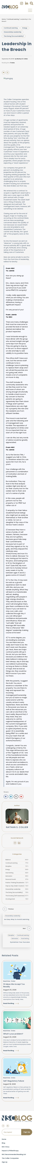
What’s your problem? (13, 1034)
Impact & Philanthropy (10, 1151)
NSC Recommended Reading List (14, 1154)
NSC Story (5, 1147)
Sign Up (4, 1162)
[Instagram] (15, 842)
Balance (17, 860)
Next (24, 928)
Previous (11, 909)
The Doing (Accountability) (14, 36)
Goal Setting (17, 873)
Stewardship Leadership (12, 32)
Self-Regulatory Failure (13, 1081)
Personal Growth (17, 879)
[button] (30, 10)
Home (4, 19)
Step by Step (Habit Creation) (17, 886)
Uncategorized (17, 899)
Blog (3, 1143)
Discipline (17, 866)
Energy (24, 28)
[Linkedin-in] (7, 1125)
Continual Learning (13, 19)
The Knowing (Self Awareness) (17, 896)
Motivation (17, 876)
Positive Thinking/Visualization (17, 882)
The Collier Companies (10, 1158)
